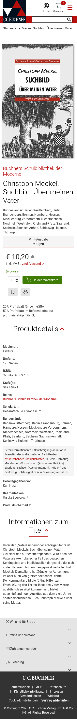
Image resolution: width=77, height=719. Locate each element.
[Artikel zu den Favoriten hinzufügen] (13, 292)
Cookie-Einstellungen (23, 700)
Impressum (58, 691)
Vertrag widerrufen (55, 700)
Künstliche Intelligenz (29, 691)
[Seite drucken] (25, 292)
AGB (39, 687)
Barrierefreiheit (19, 687)
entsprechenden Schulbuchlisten (24, 459)
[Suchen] (69, 19)
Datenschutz (57, 687)
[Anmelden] (46, 6)
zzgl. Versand (31, 264)
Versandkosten (30, 696)
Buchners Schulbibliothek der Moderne (29, 399)
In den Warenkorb (45, 280)
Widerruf (53, 696)
